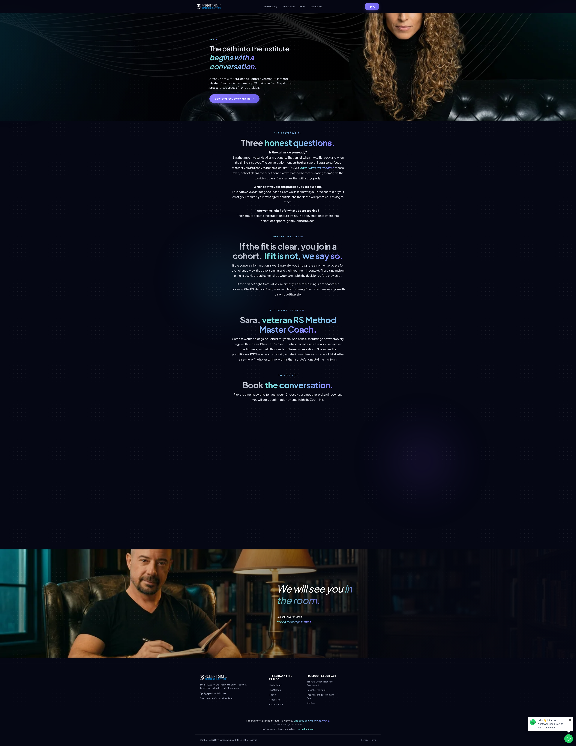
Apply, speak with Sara (213, 693)
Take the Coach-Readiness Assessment (320, 683)
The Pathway (270, 6)
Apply (372, 6)
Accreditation (276, 704)
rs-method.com (306, 729)
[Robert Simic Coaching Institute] (209, 6)
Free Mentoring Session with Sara (320, 696)
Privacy (364, 740)
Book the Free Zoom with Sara (234, 98)
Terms (373, 740)
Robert (302, 6)
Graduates (316, 6)
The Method (288, 6)
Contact (311, 703)
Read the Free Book (316, 689)
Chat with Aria (224, 698)
